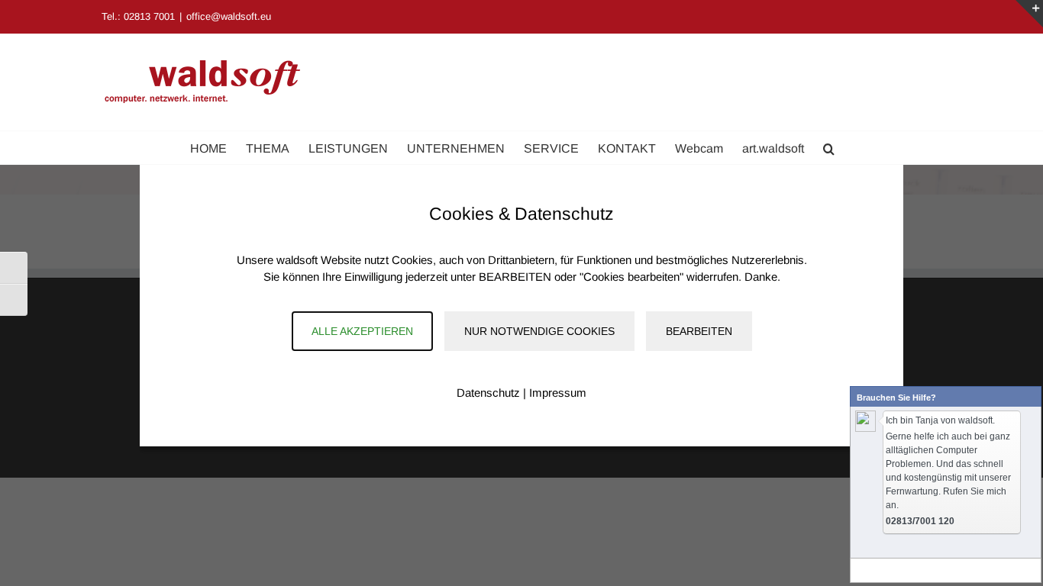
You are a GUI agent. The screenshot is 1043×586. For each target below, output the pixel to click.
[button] (829, 147)
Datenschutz (488, 392)
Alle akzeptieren (362, 331)
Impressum (557, 392)
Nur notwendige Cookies (539, 331)
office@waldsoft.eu (228, 16)
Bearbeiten (699, 331)
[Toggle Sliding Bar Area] (1029, 13)
